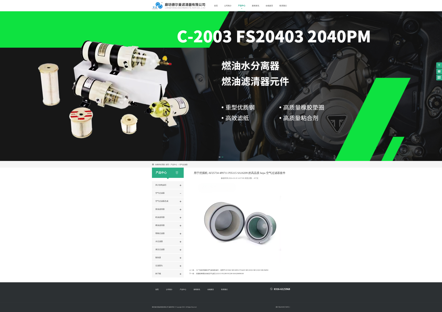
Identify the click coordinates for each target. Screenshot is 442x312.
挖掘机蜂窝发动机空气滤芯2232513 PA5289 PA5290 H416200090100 (220, 273)
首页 (216, 6)
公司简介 (228, 6)
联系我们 (283, 6)
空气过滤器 (183, 164)
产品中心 (241, 6)
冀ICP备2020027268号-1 (283, 307)
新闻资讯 (255, 6)
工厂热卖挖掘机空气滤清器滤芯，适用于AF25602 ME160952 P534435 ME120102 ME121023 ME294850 (232, 270)
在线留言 (269, 6)
